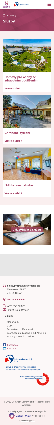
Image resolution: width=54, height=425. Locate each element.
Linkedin (11, 348)
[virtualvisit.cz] (20, 416)
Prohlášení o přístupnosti (20, 329)
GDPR (10, 325)
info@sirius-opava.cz (18, 309)
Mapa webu (13, 321)
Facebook (12, 345)
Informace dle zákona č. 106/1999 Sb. (27, 333)
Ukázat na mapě (15, 299)
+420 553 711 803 (16, 306)
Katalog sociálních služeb (20, 336)
